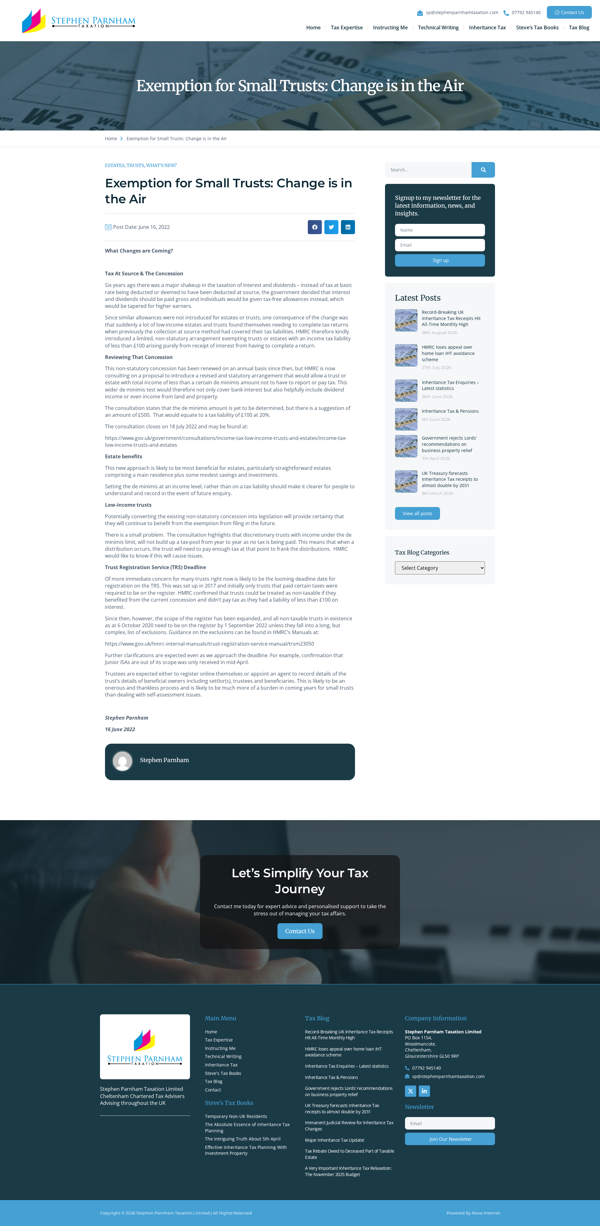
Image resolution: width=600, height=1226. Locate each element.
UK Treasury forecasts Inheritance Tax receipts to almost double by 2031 (450, 479)
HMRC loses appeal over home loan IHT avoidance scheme (448, 353)
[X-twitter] (410, 1091)
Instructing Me (390, 27)
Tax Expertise (347, 27)
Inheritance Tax (487, 27)
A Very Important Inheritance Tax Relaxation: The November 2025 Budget (348, 1171)
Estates (114, 165)
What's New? (161, 165)
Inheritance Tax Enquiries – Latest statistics (450, 385)
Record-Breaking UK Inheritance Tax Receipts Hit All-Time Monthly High (451, 318)
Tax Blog (579, 27)
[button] (315, 227)
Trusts (135, 165)
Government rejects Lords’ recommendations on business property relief (449, 444)
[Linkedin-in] (424, 1091)
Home (313, 27)
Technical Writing (438, 27)
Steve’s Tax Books (537, 27)
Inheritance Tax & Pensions (450, 411)
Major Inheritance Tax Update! (334, 1140)
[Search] (483, 170)
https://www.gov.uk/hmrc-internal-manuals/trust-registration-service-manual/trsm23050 (209, 643)
